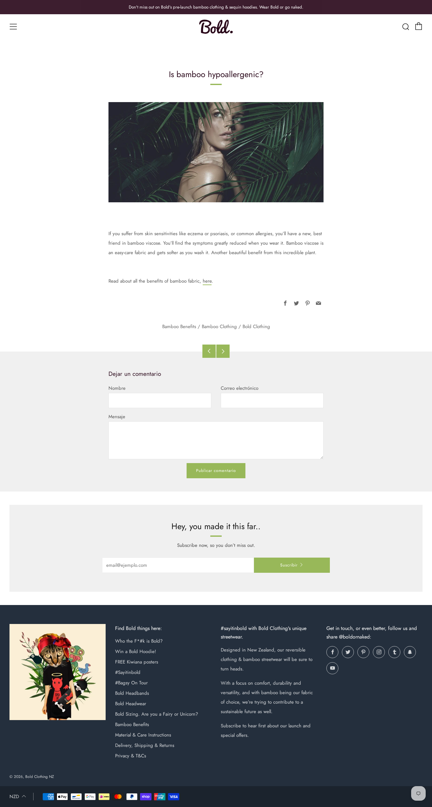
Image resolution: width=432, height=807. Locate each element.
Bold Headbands (132, 693)
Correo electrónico (239, 388)
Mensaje (116, 416)
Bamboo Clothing (219, 326)
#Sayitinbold (127, 672)
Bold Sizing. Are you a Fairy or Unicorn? (156, 714)
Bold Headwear (130, 703)
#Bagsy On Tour (131, 682)
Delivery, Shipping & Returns (144, 745)
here (207, 281)
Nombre (117, 388)
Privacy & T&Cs (130, 755)
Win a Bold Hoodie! (135, 651)
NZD (14, 796)
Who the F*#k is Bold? (139, 641)
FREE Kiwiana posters (136, 661)
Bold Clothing (256, 326)
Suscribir (289, 565)
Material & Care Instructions (143, 734)
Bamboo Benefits (179, 326)
